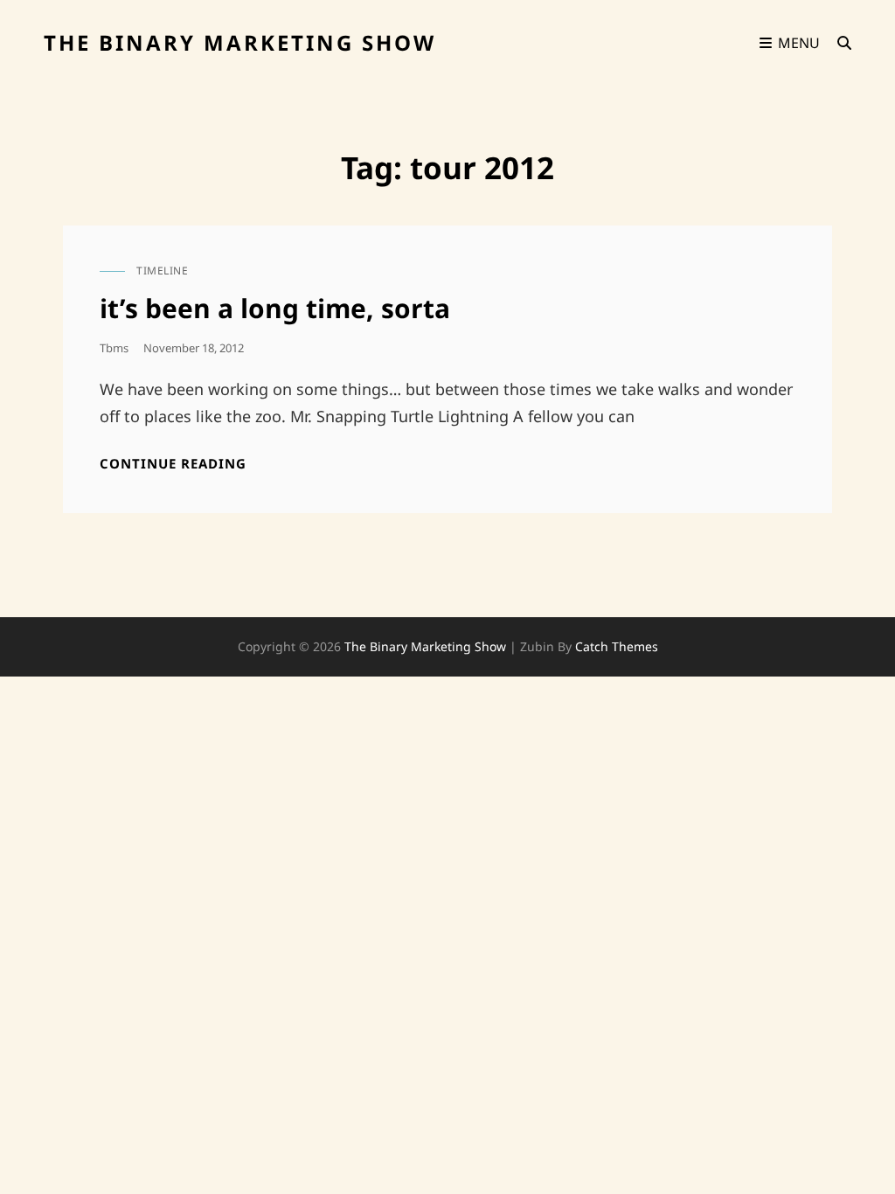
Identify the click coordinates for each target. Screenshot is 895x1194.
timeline (162, 270)
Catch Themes (616, 646)
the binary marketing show (240, 42)
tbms (114, 348)
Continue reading (173, 464)
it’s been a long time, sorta (275, 308)
